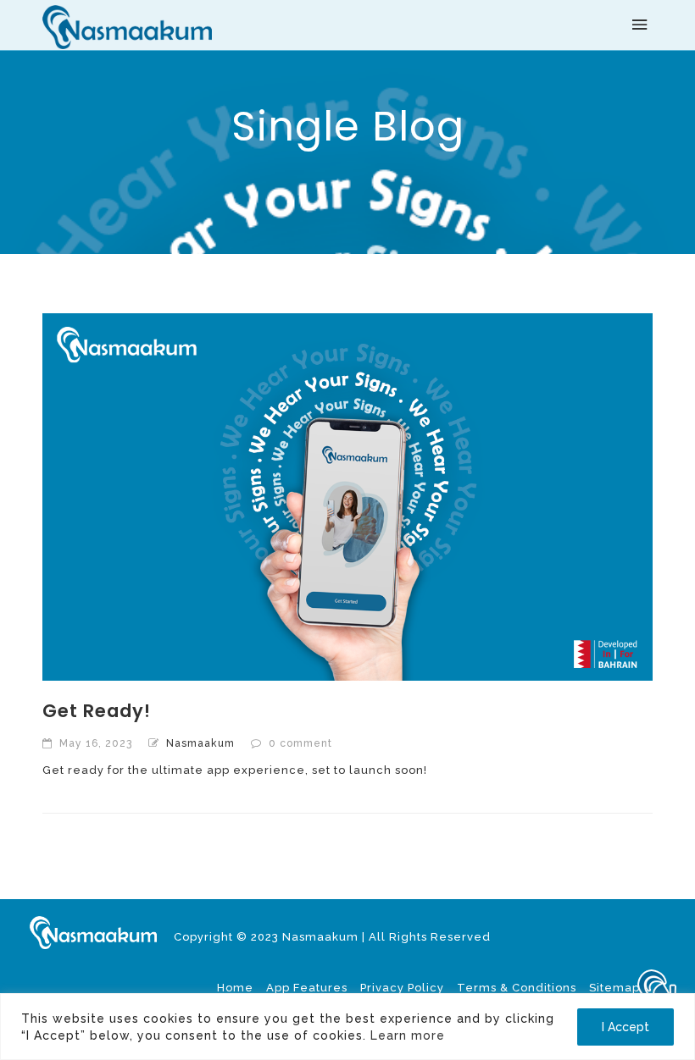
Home (235, 987)
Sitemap (614, 987)
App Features (307, 987)
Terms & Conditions (516, 987)
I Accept (625, 1027)
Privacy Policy (402, 987)
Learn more (407, 1035)
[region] (347, 1026)
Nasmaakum (200, 743)
